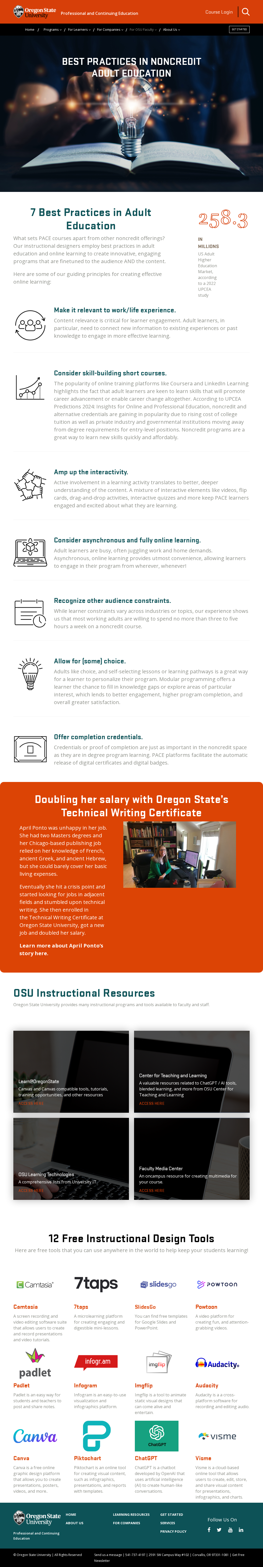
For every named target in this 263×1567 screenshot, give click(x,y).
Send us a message (108, 1555)
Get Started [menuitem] (171, 1514)
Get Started (239, 29)
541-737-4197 (135, 1555)
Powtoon (206, 1306)
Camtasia (25, 1306)
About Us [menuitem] (170, 29)
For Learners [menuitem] (78, 29)
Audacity (206, 1385)
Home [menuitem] (29, 29)
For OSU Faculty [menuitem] (142, 29)
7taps (81, 1306)
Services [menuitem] (167, 1523)
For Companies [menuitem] (108, 29)
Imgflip (144, 1385)
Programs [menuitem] (51, 29)
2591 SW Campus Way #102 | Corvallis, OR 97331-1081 (189, 1555)
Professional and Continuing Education (99, 13)
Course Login (219, 12)
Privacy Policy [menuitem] (173, 1531)
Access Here (31, 1103)
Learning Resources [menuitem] (131, 1514)
